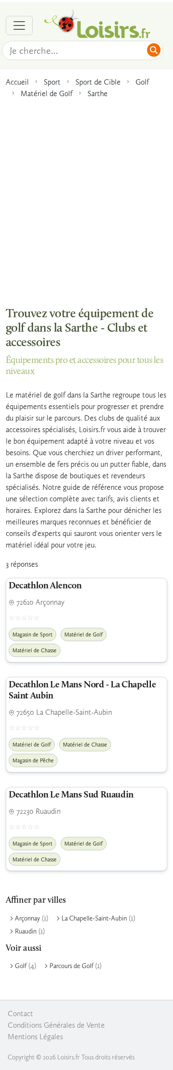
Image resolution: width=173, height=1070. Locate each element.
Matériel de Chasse (34, 650)
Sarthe (97, 93)
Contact (20, 1013)
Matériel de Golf (47, 93)
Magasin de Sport (32, 634)
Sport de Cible (98, 82)
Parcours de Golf (71, 966)
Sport (52, 82)
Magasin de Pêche (33, 760)
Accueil (17, 82)
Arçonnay (27, 918)
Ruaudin (26, 931)
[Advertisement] (86, 197)
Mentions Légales (35, 1036)
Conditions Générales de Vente (56, 1025)
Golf (142, 82)
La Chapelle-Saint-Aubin (94, 918)
